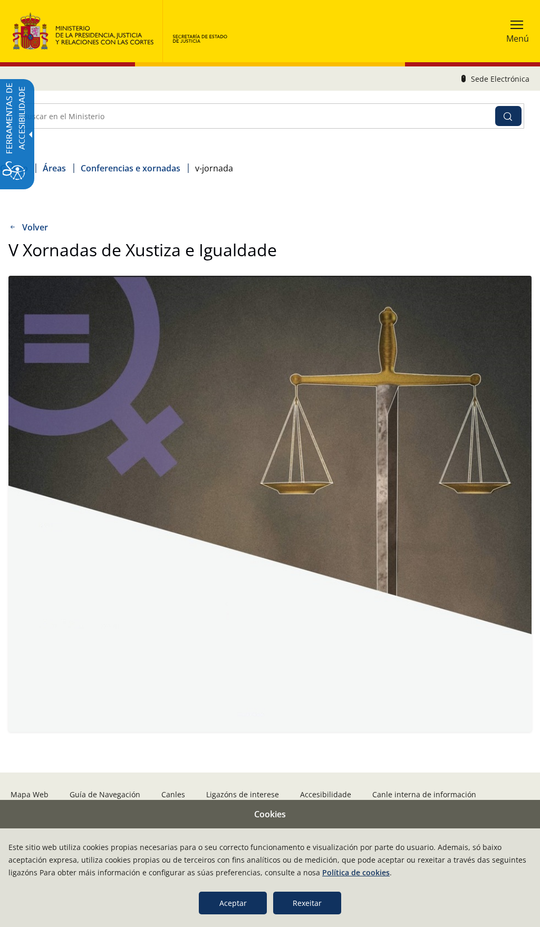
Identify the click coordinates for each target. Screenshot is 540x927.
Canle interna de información (424, 794)
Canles (173, 794)
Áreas (54, 168)
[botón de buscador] (508, 116)
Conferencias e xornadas (130, 168)
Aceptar (233, 903)
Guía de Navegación (105, 794)
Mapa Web (30, 794)
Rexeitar (307, 903)
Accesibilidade (325, 794)
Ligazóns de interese (242, 794)
